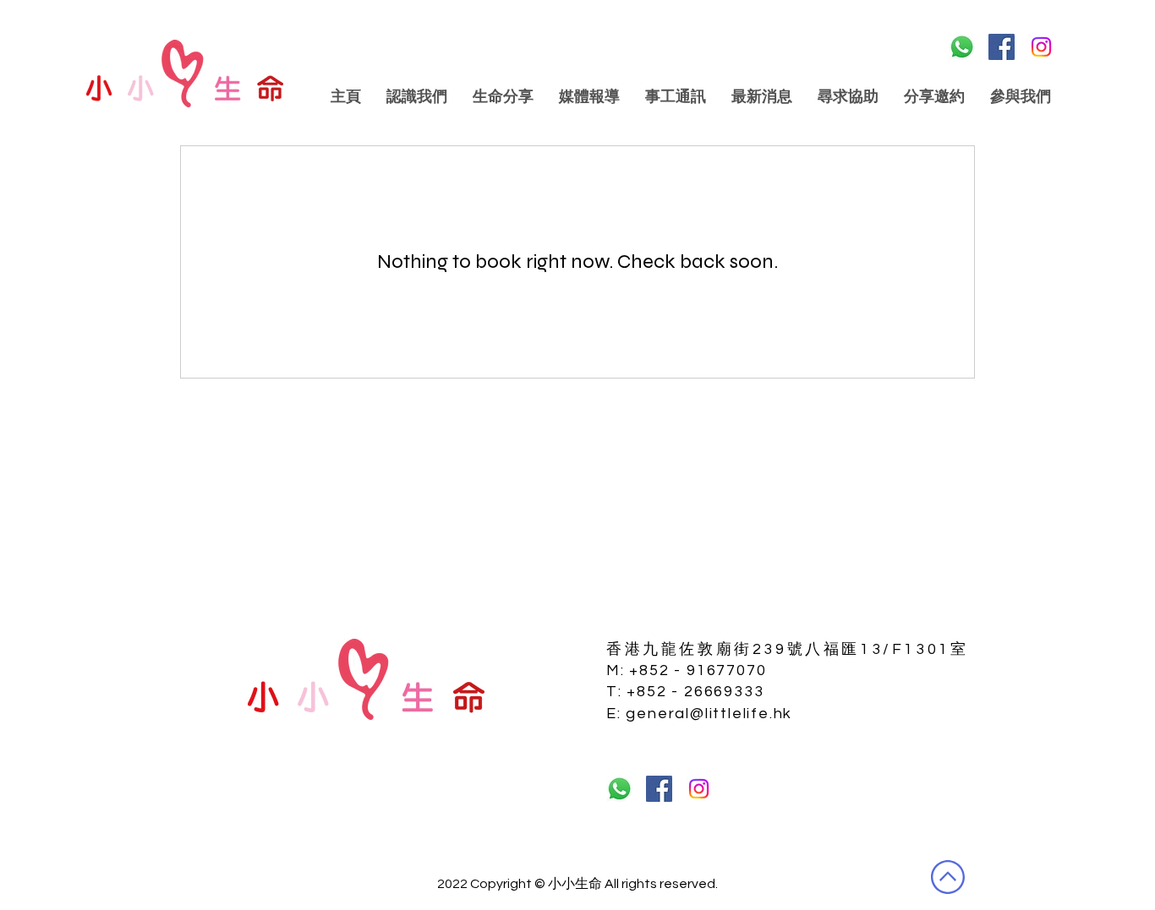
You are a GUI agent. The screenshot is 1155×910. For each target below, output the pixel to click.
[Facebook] (1001, 47)
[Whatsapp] (962, 47)
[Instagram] (1041, 47)
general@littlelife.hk (709, 714)
